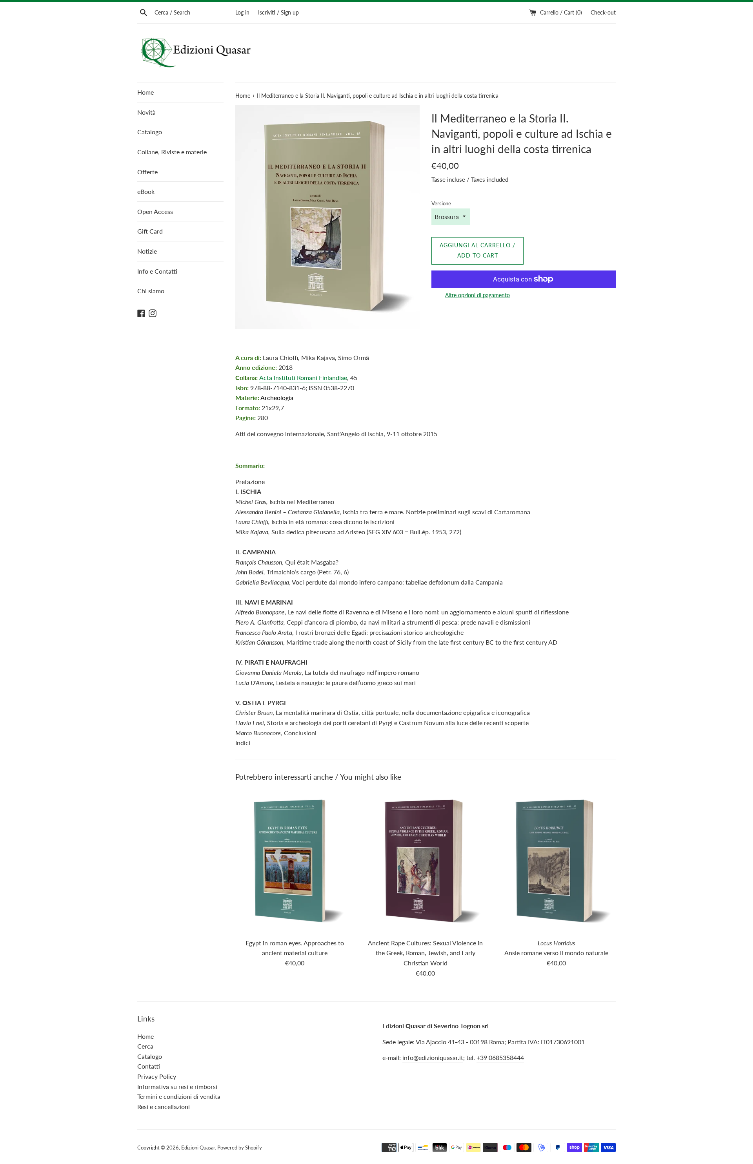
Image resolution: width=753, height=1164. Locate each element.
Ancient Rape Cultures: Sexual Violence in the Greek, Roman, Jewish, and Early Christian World (425, 953)
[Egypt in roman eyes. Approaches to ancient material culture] (294, 861)
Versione (441, 203)
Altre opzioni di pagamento (477, 295)
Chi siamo (150, 290)
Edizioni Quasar (198, 1147)
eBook (146, 191)
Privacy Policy (156, 1076)
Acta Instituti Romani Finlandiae (303, 377)
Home (145, 92)
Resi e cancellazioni (163, 1106)
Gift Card (150, 231)
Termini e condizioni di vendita (178, 1096)
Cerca (145, 1046)
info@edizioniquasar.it (432, 1057)
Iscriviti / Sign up (278, 12)
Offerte (147, 171)
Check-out (603, 12)
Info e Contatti (157, 271)
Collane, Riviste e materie (172, 151)
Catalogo (149, 131)
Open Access (155, 211)
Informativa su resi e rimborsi (177, 1086)
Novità (146, 112)
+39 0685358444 (500, 1057)
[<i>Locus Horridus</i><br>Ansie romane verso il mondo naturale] (556, 861)
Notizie (147, 251)
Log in (242, 12)
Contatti (148, 1066)
